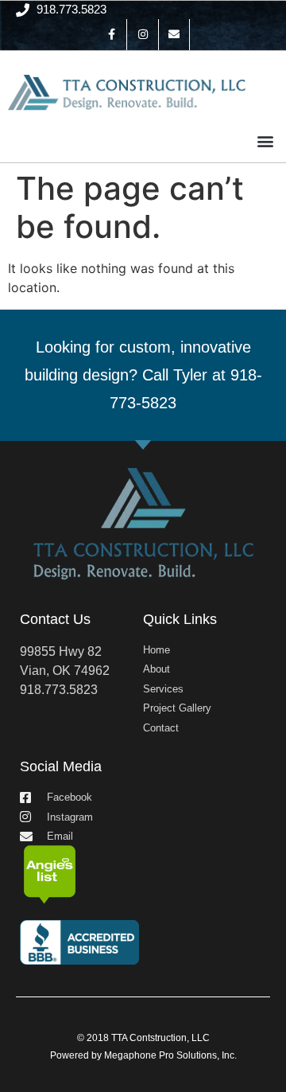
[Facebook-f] (111, 34)
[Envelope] (174, 34)
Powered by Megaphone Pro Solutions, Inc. (143, 1055)
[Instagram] (142, 34)
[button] (265, 141)
